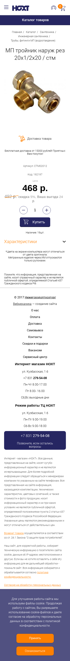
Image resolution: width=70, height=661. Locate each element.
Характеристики (20, 241)
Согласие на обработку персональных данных (32, 584)
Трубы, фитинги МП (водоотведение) (33, 40)
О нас (35, 310)
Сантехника (47, 32)
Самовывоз (35, 330)
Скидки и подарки (35, 343)
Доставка (35, 323)
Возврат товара (14, 533)
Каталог (31, 32)
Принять (35, 638)
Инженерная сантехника (33, 36)
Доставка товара (39, 138)
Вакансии (35, 350)
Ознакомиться (35, 651)
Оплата (35, 317)
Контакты (35, 337)
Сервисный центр (35, 357)
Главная (17, 32)
